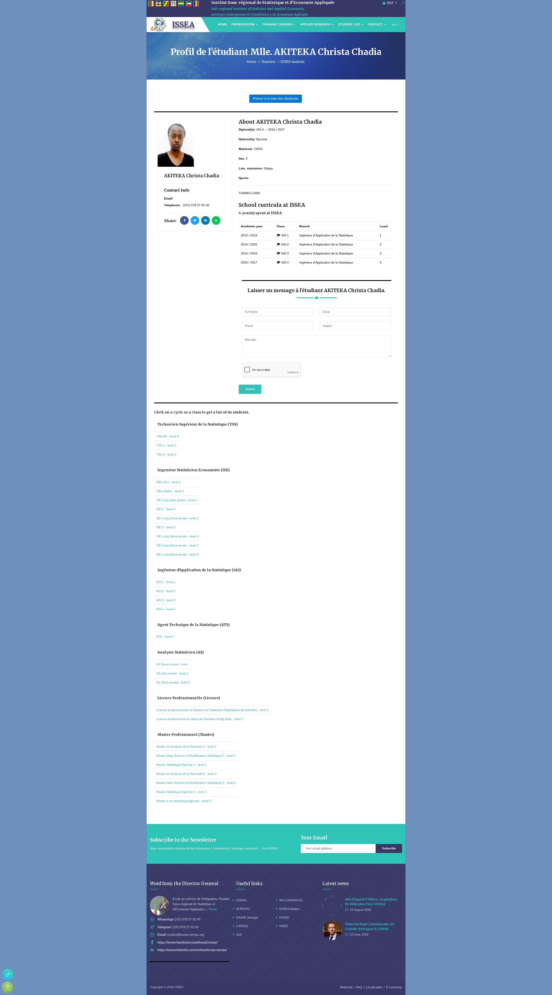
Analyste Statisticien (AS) (180, 652)
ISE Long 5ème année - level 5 (177, 554)
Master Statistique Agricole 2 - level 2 (181, 792)
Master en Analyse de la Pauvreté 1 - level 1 (186, 746)
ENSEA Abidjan (289, 909)
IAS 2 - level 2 (165, 591)
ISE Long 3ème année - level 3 (177, 536)
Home (222, 24)
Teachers (268, 62)
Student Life (349, 24)
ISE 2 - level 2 (165, 509)
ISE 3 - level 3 (165, 527)
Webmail (346, 987)
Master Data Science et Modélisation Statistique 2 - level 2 (196, 782)
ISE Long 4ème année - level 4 (177, 545)
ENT (390, 3)
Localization (374, 987)
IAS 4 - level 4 (165, 609)
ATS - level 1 (165, 636)
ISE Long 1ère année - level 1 (176, 500)
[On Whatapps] (216, 220)
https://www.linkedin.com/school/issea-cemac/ (192, 950)
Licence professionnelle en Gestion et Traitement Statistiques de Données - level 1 (212, 710)
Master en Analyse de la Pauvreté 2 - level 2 (186, 773)
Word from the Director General (184, 883)
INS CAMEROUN (291, 900)
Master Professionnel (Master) (185, 734)
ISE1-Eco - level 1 (168, 482)
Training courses (277, 24)
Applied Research (315, 24)
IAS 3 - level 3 (165, 600)
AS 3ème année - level (171, 664)
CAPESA (242, 926)
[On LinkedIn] (205, 220)
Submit (250, 389)
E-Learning (393, 987)
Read (212, 909)
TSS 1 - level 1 (166, 445)
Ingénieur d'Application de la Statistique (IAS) (199, 570)
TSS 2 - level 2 (166, 454)
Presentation (243, 24)
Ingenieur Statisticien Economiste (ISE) (193, 470)
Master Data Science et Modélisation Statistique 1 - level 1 (196, 755)
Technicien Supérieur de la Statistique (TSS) (197, 424)
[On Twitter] (195, 220)
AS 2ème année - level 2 (173, 682)
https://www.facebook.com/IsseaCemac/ (187, 942)
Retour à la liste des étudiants (275, 98)
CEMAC (241, 900)
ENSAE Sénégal (247, 917)
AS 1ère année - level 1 (172, 673)
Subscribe (389, 848)
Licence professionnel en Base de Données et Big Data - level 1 (199, 719)
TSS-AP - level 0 (167, 436)
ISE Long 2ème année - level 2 (177, 518)
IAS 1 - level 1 (165, 582)
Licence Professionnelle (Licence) (188, 698)
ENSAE (284, 917)
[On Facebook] (184, 220)
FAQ (359, 987)
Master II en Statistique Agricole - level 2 (183, 801)
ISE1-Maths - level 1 (170, 491)
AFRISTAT (243, 909)
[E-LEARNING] (7, 987)
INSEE (283, 926)
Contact (375, 24)
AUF (239, 934)
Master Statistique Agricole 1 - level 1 (181, 764)
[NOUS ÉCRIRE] (7, 974)
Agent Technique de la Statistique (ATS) (193, 624)
